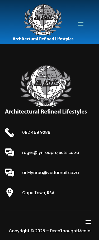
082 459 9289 (36, 132)
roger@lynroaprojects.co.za (50, 152)
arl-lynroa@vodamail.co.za (50, 172)
